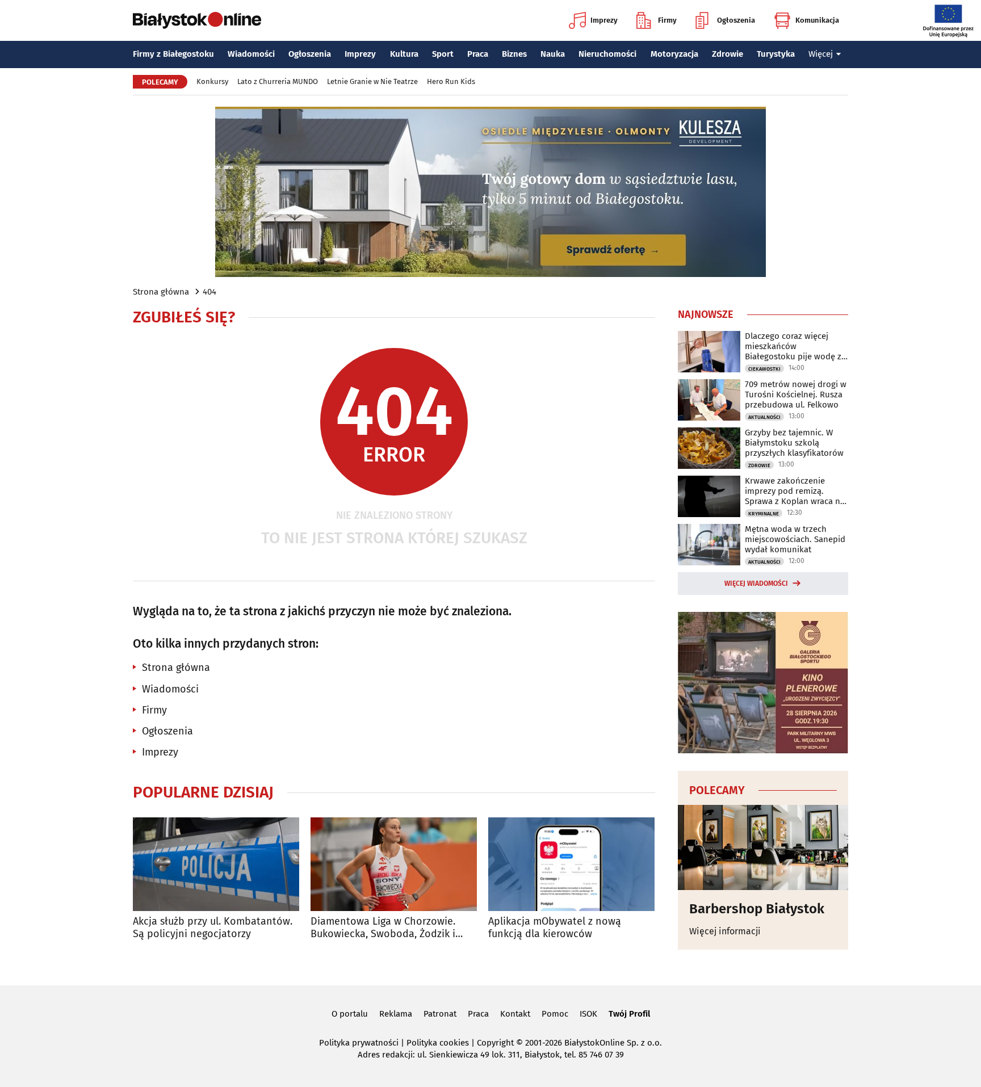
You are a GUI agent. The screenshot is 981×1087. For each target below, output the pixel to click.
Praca (477, 54)
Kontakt (515, 1014)
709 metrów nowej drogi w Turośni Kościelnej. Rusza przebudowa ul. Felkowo (795, 394)
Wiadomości (251, 54)
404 (209, 292)
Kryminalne (763, 514)
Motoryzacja (674, 54)
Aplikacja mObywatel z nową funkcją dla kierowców (554, 928)
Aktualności (764, 417)
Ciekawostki (764, 369)
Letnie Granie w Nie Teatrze (372, 81)
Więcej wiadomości (756, 583)
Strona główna (161, 292)
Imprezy (604, 20)
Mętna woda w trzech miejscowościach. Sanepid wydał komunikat (795, 539)
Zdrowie (727, 54)
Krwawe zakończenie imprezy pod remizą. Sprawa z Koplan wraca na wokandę (795, 491)
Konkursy (212, 81)
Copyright (495, 1043)
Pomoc (555, 1014)
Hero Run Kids (451, 81)
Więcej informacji (725, 931)
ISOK (588, 1014)
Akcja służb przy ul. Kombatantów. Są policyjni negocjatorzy (212, 928)
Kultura (404, 54)
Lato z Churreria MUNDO (277, 81)
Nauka (552, 54)
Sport (443, 54)
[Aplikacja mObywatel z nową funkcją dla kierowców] (571, 864)
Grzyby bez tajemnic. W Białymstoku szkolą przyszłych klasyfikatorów (794, 442)
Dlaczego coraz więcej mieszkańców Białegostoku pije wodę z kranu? (793, 346)
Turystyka (776, 54)
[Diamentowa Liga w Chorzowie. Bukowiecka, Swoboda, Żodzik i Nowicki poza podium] (394, 864)
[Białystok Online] (197, 20)
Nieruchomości (607, 54)
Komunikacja (817, 20)
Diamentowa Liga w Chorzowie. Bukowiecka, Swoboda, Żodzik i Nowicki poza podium (383, 928)
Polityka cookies (437, 1043)
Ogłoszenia (736, 20)
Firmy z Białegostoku (173, 54)
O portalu (350, 1014)
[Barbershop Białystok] (763, 847)
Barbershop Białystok (756, 908)
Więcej (820, 54)
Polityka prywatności (359, 1043)
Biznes (514, 54)
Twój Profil (629, 1014)
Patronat (440, 1014)
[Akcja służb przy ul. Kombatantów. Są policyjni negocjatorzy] (216, 864)
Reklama (395, 1014)
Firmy (667, 20)
